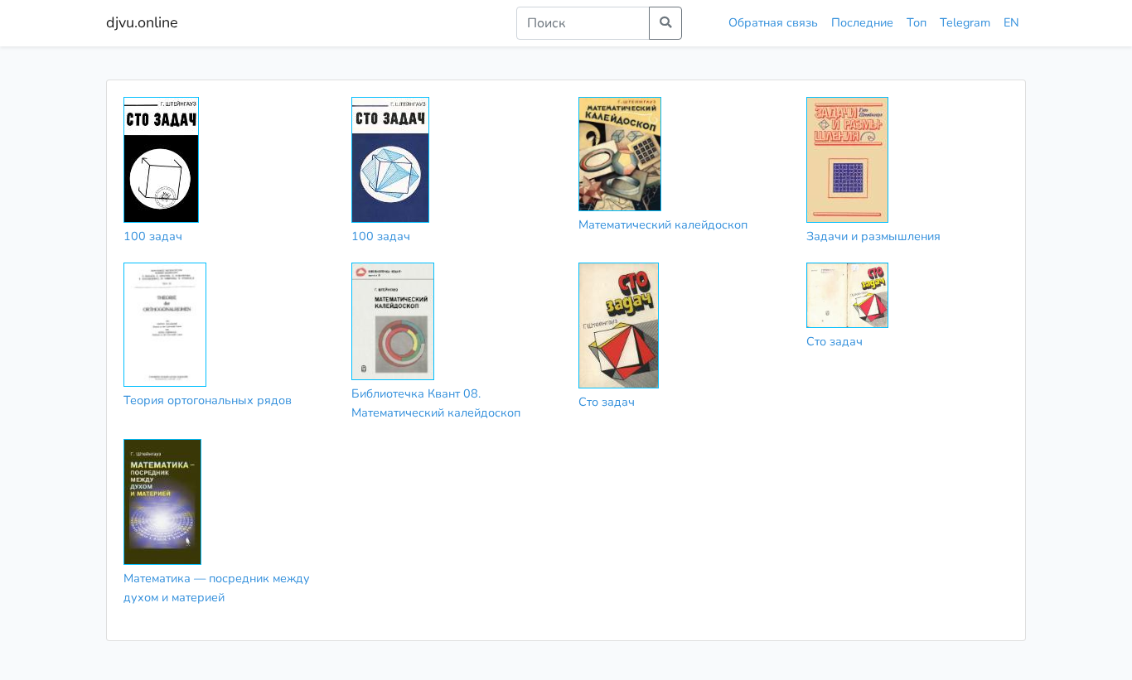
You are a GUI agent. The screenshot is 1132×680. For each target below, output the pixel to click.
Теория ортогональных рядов (207, 400)
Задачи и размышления (873, 236)
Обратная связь (773, 22)
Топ (916, 22)
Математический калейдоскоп (662, 224)
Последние (862, 22)
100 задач (152, 236)
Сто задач (606, 401)
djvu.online (142, 22)
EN (1011, 22)
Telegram (965, 22)
